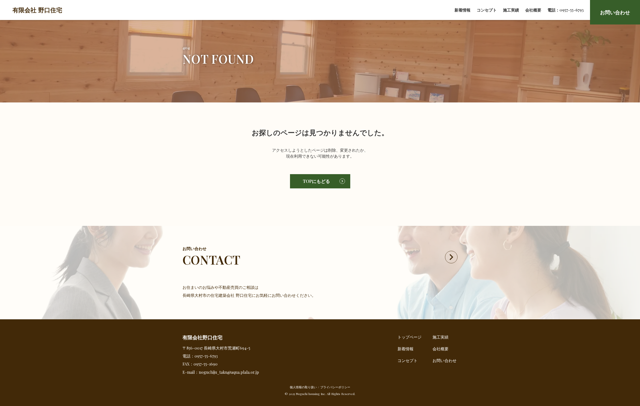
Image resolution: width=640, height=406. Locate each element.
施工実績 (511, 9)
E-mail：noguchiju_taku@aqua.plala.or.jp (220, 372)
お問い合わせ (444, 360)
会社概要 (533, 9)
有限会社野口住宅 (202, 337)
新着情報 (462, 9)
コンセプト (487, 9)
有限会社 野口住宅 (37, 10)
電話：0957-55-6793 (566, 9)
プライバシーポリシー (335, 387)
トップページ (410, 337)
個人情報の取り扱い (303, 387)
